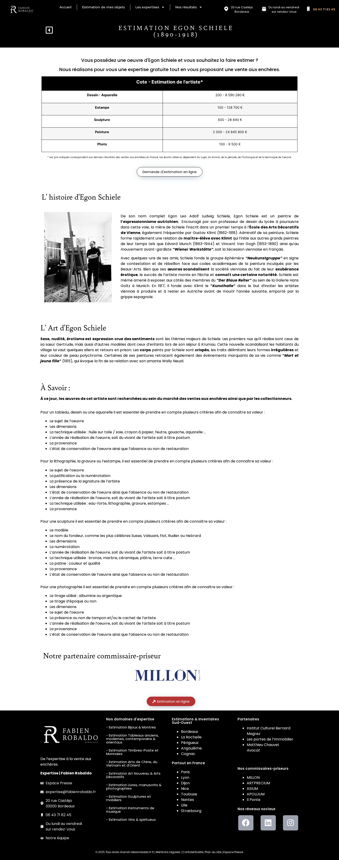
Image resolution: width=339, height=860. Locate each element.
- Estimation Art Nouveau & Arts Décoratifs (133, 775)
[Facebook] (245, 822)
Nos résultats (186, 7)
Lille (184, 805)
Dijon (185, 783)
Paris (185, 772)
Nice (185, 788)
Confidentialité (192, 852)
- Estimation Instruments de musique (130, 810)
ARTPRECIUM (258, 783)
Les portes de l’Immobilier (270, 739)
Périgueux (190, 742)
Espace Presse (233, 852)
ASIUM (252, 788)
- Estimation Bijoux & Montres (131, 727)
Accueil (65, 7)
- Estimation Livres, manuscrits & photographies (133, 786)
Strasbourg (191, 810)
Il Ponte (253, 799)
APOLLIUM (256, 794)
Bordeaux (189, 731)
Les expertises (147, 7)
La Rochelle (191, 737)
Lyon (185, 777)
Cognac (188, 753)
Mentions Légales (168, 852)
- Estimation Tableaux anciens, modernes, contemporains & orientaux (132, 739)
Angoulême (191, 748)
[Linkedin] (268, 822)
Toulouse (189, 794)
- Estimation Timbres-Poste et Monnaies (132, 752)
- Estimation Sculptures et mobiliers (128, 798)
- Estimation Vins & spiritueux (131, 819)
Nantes (187, 799)
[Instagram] (290, 822)
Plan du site (213, 852)
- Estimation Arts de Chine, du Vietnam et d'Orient (131, 763)
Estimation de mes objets (103, 7)
